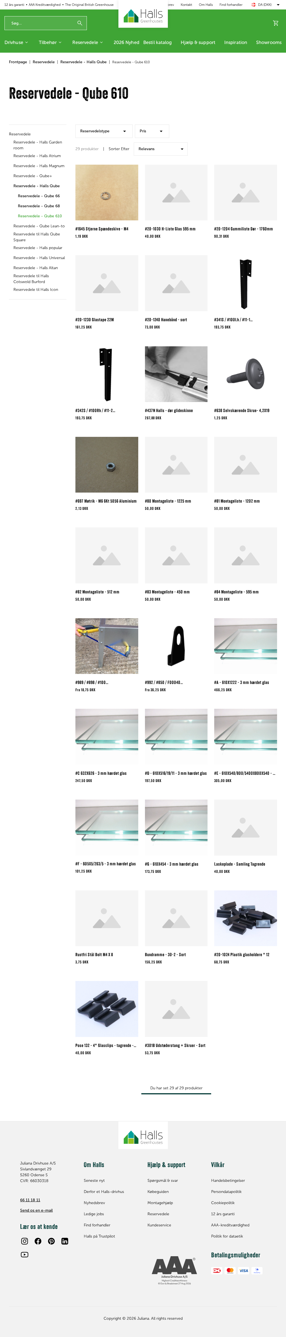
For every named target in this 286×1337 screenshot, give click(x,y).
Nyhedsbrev (94, 1202)
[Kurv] (276, 23)
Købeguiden (158, 1191)
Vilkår (218, 1165)
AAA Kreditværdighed (45, 5)
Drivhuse (13, 42)
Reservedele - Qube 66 (39, 196)
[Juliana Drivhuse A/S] (143, 14)
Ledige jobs (94, 1214)
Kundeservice (159, 1225)
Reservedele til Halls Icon (35, 289)
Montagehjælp (160, 1202)
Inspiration (235, 42)
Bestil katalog (157, 42)
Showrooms (269, 42)
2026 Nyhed (126, 42)
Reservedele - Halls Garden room (37, 145)
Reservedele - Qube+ (32, 176)
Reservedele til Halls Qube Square (36, 237)
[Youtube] (24, 1254)
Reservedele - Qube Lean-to (39, 226)
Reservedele (85, 42)
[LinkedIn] (64, 1241)
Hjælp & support (198, 42)
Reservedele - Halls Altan (35, 268)
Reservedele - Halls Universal (39, 257)
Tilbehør (48, 42)
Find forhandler (231, 4)
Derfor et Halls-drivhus (104, 1191)
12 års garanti (14, 5)
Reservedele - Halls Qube (83, 62)
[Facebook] (38, 1241)
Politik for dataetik (227, 1236)
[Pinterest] (51, 1241)
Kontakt (186, 4)
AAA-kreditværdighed (230, 1225)
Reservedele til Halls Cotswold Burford (31, 279)
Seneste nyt (94, 1180)
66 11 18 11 (30, 1200)
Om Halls (206, 4)
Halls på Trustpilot (99, 1236)
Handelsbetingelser (228, 1180)
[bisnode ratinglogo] (174, 1270)
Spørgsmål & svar (162, 1180)
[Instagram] (24, 1241)
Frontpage (18, 62)
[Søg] (80, 23)
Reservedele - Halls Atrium (37, 156)
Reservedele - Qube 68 (39, 206)
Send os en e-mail (36, 1210)
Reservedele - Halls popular (37, 247)
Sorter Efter (119, 149)
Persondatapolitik (226, 1191)
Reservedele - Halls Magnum (39, 166)
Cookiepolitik (223, 1202)
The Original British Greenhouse (89, 5)
